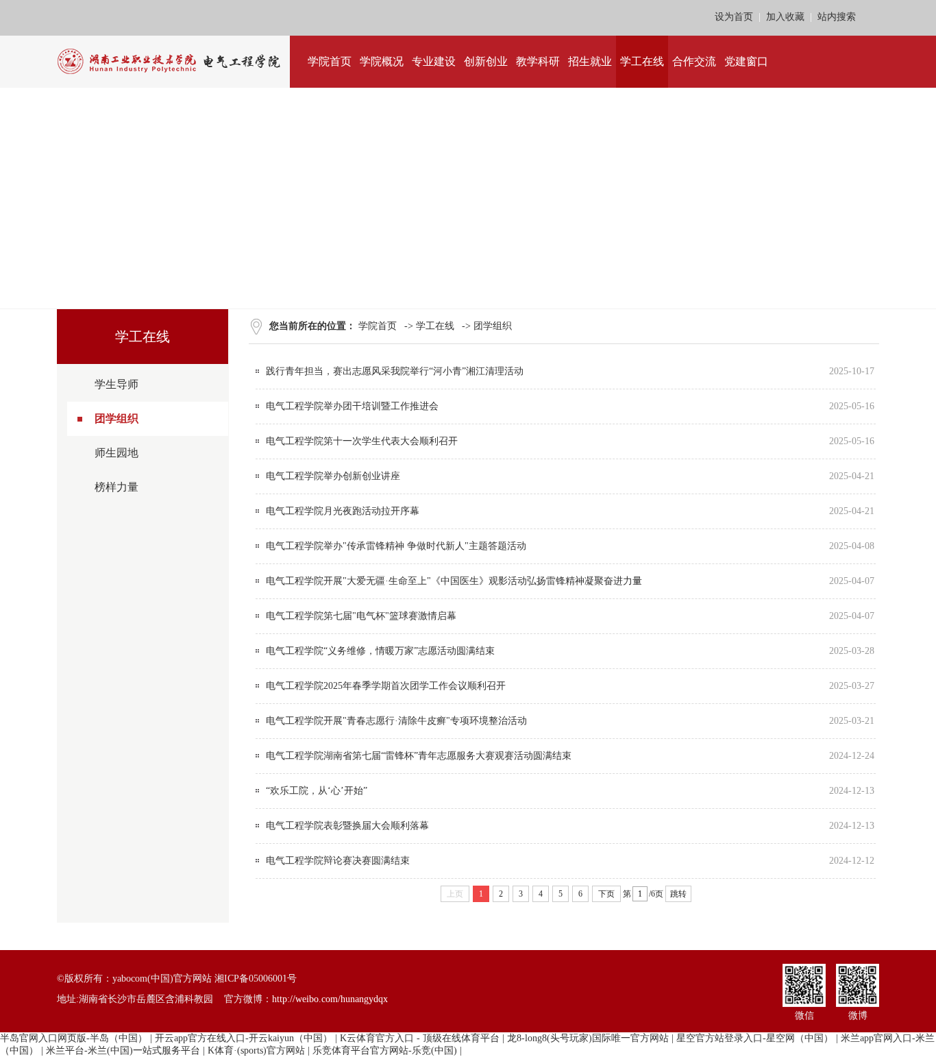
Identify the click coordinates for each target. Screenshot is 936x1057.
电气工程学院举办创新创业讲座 (333, 476)
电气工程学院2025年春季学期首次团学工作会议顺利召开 (386, 686)
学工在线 (435, 326)
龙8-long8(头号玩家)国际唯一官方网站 (588, 1038)
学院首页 (377, 326)
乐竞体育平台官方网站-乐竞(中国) (384, 1050)
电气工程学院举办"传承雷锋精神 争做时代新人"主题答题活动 (396, 546)
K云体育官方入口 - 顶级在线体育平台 (420, 1038)
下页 (606, 894)
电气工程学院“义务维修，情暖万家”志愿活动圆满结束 (380, 651)
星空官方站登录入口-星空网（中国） (754, 1038)
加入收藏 (785, 17)
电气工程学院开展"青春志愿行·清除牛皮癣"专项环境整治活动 (396, 721)
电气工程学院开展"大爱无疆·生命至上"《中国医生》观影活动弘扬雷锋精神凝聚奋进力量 (454, 581)
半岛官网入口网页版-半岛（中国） (73, 1038)
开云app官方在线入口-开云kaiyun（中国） (243, 1038)
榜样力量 (116, 487)
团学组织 (116, 418)
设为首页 (734, 17)
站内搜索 (836, 17)
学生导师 (116, 384)
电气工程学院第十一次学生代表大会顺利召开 (362, 441)
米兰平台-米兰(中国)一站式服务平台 (123, 1050)
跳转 (678, 894)
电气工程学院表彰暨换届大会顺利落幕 (347, 826)
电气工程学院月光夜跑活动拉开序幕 (342, 511)
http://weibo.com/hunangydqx (330, 999)
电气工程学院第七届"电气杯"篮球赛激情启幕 (361, 616)
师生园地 (116, 453)
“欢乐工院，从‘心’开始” (316, 791)
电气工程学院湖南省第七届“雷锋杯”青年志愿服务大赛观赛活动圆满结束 (418, 756)
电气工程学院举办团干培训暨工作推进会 (352, 406)
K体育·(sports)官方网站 (256, 1050)
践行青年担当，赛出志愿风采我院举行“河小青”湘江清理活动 (395, 371)
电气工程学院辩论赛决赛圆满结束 (338, 860)
